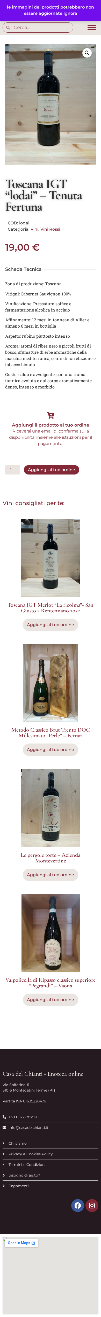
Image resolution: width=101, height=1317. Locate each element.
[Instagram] (91, 1205)
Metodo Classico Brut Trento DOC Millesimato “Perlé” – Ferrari (50, 732)
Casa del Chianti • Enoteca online (43, 1074)
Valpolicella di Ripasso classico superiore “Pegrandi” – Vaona (50, 982)
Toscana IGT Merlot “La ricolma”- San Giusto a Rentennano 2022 (50, 607)
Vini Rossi (50, 229)
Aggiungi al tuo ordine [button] (50, 624)
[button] (87, 53)
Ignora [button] (70, 13)
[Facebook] (77, 1205)
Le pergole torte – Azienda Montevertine (50, 858)
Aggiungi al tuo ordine (51, 469)
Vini (34, 229)
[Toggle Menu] (92, 27)
